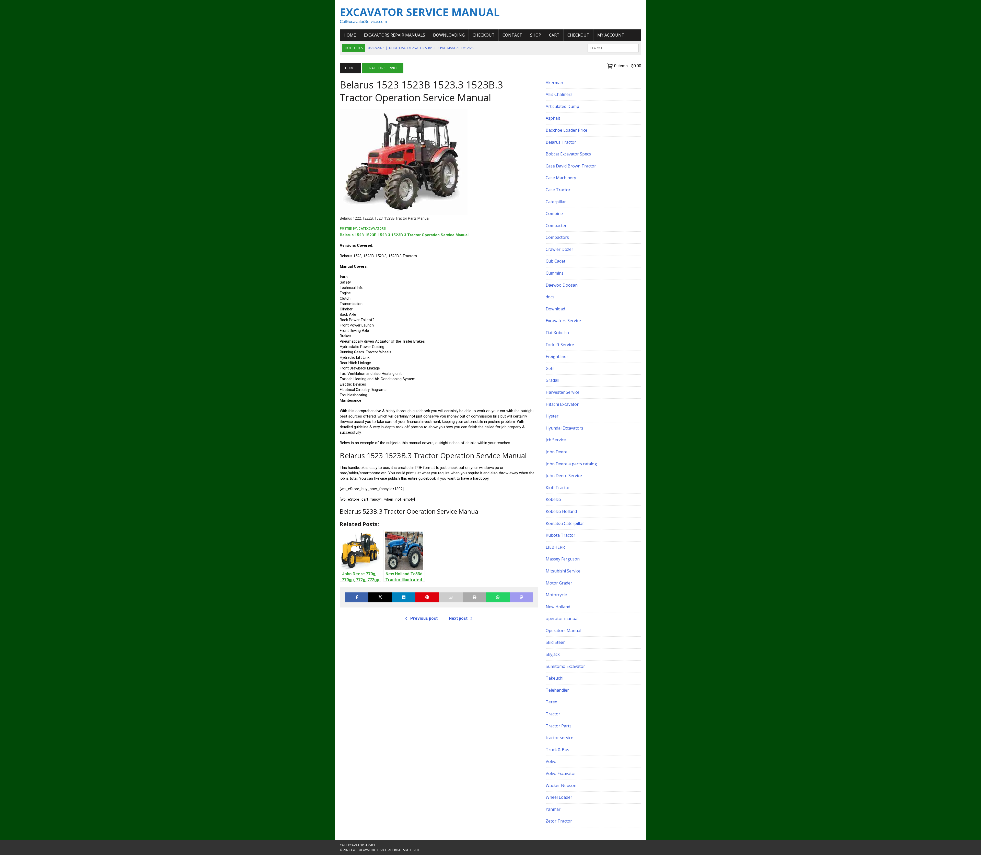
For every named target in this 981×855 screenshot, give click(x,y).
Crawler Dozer (559, 249)
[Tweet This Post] (380, 597)
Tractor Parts (558, 726)
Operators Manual (563, 630)
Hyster (552, 416)
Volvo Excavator (561, 773)
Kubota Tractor (560, 535)
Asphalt (553, 118)
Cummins (555, 273)
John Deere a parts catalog (571, 464)
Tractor (553, 714)
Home (350, 35)
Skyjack (553, 654)
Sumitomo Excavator (565, 666)
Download (555, 309)
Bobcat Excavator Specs (568, 154)
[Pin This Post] (427, 597)
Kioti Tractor (558, 487)
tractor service (559, 737)
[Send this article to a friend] (450, 597)
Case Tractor (558, 190)
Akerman (554, 82)
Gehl (550, 368)
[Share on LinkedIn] (403, 597)
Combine (554, 213)
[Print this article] (474, 597)
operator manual (562, 618)
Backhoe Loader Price (566, 130)
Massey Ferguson (563, 559)
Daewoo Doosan (562, 285)
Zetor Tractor (559, 821)
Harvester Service (562, 392)
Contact (512, 35)
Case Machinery (561, 178)
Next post (458, 618)
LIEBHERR (555, 547)
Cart (554, 35)
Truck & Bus (557, 749)
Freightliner (557, 356)
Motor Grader (559, 583)
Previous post (424, 618)
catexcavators (372, 228)
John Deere (556, 452)
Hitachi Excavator (562, 404)
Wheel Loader (559, 797)
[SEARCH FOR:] (613, 47)
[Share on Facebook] (356, 597)
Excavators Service (563, 320)
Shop (535, 35)
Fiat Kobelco (557, 332)
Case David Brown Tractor (571, 166)
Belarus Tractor (561, 142)
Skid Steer (555, 642)
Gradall (552, 380)
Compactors (557, 237)
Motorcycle (556, 595)
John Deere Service (564, 475)
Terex (551, 702)
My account (610, 35)
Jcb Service (556, 440)
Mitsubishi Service (563, 571)
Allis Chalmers (559, 94)
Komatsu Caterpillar (565, 523)
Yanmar (553, 809)
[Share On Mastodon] (521, 597)
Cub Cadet (555, 261)
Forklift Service (560, 344)
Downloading (449, 35)
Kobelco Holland (561, 511)
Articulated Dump (562, 106)
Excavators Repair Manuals (394, 35)
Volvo (551, 761)
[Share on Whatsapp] (498, 597)
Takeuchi (554, 678)
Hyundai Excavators (564, 428)
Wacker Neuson (561, 785)
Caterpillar (556, 202)
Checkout (484, 35)
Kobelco (553, 499)
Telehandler (557, 690)
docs (550, 297)
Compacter (556, 225)
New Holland (558, 607)
